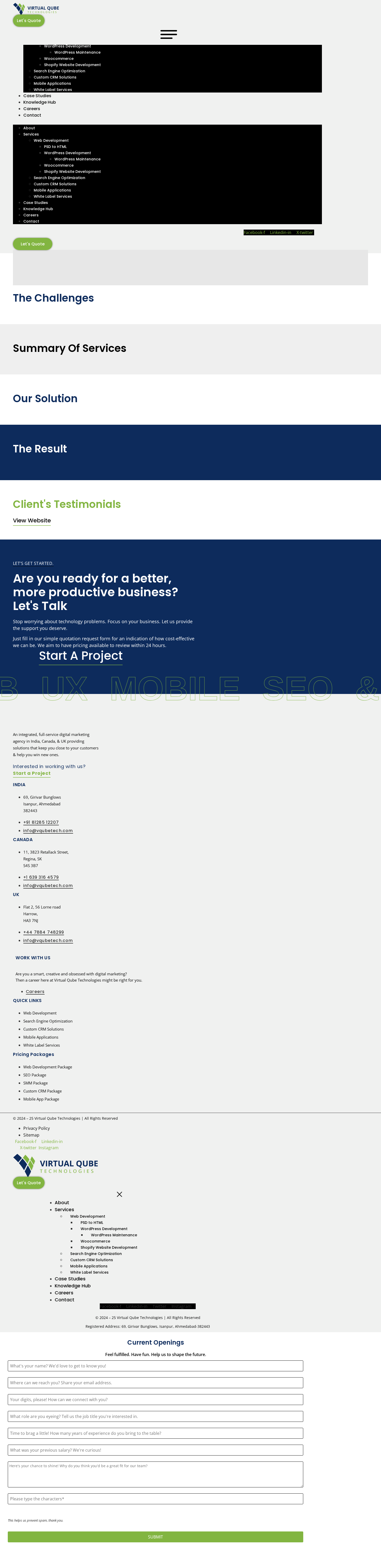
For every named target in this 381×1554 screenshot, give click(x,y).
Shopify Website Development (72, 64)
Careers (31, 109)
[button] (167, 121)
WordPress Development (67, 46)
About (29, 128)
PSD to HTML (55, 146)
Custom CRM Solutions (55, 77)
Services (31, 134)
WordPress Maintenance (77, 52)
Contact (32, 115)
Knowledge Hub (39, 102)
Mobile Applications (52, 83)
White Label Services (53, 89)
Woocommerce (59, 58)
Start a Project (32, 773)
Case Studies (37, 96)
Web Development (51, 140)
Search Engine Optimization (59, 71)
